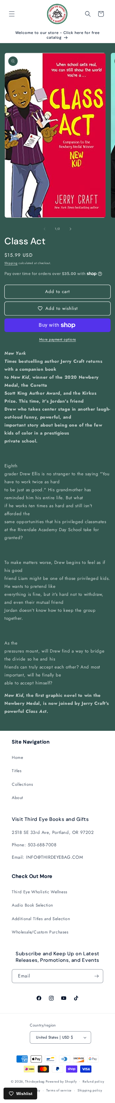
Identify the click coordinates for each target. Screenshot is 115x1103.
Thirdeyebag (35, 1081)
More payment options (57, 339)
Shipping (11, 263)
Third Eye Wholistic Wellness (40, 892)
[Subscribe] (96, 976)
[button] (11, 13)
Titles (17, 771)
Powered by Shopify (61, 1081)
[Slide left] (44, 228)
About (17, 798)
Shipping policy (90, 1090)
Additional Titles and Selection (41, 919)
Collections (22, 784)
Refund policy (93, 1081)
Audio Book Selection (32, 905)
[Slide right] (70, 228)
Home (17, 757)
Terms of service (59, 1090)
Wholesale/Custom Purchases (40, 932)
